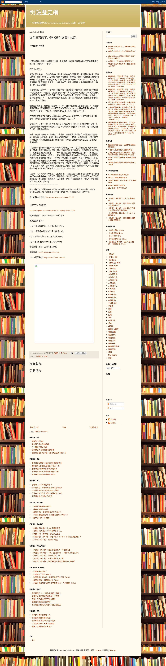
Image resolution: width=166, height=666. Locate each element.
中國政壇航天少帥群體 (116, 185)
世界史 (110, 306)
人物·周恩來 (112, 274)
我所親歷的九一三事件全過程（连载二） (47, 593)
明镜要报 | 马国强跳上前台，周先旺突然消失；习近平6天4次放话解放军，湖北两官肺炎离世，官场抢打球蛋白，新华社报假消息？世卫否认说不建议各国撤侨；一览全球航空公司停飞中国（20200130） (121, 81)
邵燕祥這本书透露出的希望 (42, 496)
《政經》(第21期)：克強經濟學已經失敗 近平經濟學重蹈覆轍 (121, 209)
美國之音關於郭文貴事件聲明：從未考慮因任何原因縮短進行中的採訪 (121, 153)
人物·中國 (112, 268)
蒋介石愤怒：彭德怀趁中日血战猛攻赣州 (47, 487)
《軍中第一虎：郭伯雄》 (41, 518)
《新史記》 (40, 356)
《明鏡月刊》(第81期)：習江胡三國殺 (46, 534)
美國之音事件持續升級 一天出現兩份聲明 (122, 158)
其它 (110, 317)
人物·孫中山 (112, 277)
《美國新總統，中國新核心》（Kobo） (46, 580)
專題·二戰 (112, 332)
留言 (111, 408)
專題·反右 (112, 338)
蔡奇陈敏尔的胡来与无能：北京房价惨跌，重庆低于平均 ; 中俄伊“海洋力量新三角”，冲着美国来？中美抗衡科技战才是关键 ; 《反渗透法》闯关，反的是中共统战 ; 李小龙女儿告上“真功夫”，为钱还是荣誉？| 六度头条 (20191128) (122, 128)
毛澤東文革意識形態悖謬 (41, 602)
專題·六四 (112, 335)
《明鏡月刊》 (113, 257)
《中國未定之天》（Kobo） (42, 574)
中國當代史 (112, 303)
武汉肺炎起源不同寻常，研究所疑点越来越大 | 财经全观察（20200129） (121, 103)
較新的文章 (34, 427)
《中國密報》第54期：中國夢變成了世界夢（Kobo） (51, 577)
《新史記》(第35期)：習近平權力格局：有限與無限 (51, 550)
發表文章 (112, 404)
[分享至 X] (80, 353)
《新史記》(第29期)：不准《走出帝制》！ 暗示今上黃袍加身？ (55, 553)
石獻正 (113, 423)
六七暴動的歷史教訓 (39, 447)
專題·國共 (112, 349)
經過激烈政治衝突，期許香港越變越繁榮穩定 (121, 47)
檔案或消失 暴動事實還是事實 (43, 450)
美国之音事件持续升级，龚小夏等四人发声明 (121, 65)
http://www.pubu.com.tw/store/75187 (60, 197)
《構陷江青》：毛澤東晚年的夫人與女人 (46, 512)
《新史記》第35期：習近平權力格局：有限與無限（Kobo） (121, 243)
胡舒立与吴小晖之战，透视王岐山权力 (121, 52)
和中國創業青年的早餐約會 (118, 174)
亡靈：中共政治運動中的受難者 (44, 599)
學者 (110, 358)
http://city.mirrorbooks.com (49, 252)
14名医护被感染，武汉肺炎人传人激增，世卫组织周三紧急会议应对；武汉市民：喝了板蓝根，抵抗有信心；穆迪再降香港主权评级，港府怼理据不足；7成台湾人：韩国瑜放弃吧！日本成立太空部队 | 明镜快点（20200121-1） (122, 113)
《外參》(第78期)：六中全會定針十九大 (47, 531)
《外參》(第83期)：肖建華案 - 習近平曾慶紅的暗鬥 (121, 204)
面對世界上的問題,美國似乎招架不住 (45, 466)
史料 (110, 309)
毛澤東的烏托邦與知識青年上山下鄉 (45, 596)
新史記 (113, 419)
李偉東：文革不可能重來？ (42, 484)
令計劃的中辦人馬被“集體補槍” (43, 623)
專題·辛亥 (112, 343)
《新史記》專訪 (114, 262)
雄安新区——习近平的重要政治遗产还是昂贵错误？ (121, 57)
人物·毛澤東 (112, 271)
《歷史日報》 (113, 265)
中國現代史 (112, 300)
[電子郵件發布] (71, 353)
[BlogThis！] (78, 353)
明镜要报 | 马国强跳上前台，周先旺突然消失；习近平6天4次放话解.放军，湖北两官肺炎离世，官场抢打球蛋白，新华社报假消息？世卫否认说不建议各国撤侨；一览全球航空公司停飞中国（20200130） (121, 94)
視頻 (110, 352)
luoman (98, 650)
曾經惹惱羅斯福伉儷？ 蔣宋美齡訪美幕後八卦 (49, 453)
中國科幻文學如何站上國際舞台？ (121, 61)
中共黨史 (111, 288)
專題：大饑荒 (113, 329)
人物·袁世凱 (112, 280)
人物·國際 (112, 283)
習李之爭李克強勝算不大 (41, 615)
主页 (33, 640)
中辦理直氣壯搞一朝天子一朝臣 (44, 620)
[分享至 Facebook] (83, 353)
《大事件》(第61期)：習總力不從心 (45, 539)
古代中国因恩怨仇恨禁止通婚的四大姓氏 (47, 493)
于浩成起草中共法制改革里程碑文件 (45, 471)
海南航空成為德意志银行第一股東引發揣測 (121, 163)
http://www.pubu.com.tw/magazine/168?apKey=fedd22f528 (52, 210)
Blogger (113, 650)
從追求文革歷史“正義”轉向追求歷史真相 (47, 463)
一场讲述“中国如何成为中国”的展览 (45, 490)
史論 (45, 356)
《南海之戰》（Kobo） (116, 230)
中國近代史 (112, 297)
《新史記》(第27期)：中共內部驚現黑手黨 (48, 558)
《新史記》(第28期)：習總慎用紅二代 (46, 555)
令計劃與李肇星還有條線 (41, 618)
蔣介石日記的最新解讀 (40, 444)
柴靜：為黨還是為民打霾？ (42, 626)
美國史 (110, 326)
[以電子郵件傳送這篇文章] (76, 353)
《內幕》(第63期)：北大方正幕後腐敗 (46, 528)
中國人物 (111, 291)
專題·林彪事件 (113, 346)
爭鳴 (110, 323)
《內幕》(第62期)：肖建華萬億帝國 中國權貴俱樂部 (121, 219)
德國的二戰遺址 (38, 441)
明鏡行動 (111, 320)
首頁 (64, 427)
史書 (110, 312)
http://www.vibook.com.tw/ (54, 257)
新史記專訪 (112, 355)
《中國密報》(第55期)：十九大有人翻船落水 (121, 214)
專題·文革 (112, 340)
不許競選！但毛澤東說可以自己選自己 (46, 605)
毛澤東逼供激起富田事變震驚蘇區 (44, 468)
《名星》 (111, 254)
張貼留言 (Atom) (41, 431)
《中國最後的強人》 (39, 571)
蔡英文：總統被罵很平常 (117, 177)
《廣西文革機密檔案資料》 (42, 506)
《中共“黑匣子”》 (115, 236)
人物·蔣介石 (112, 286)
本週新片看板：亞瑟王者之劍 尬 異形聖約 (122, 181)
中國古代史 (112, 294)
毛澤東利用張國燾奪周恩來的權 (44, 474)
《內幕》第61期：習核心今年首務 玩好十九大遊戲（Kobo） (54, 583)
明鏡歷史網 (44, 12)
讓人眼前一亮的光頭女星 (117, 188)
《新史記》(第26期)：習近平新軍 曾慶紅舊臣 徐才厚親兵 (53, 561)
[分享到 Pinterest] (85, 353)
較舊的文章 (94, 427)
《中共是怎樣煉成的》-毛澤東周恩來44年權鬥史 (50, 515)
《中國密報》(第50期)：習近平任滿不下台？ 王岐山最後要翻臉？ (56, 537)
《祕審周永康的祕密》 (40, 509)
